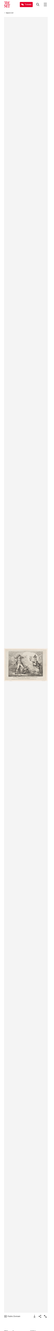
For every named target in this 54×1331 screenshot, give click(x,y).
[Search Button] (37, 4)
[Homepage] (7, 5)
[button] (26, 664)
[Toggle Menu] (45, 4)
